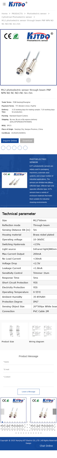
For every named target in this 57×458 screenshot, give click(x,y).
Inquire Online (10, 140)
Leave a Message (28, 392)
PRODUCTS (17, 13)
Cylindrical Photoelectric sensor (17, 17)
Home (4, 13)
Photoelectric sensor (37, 13)
